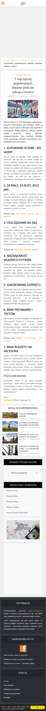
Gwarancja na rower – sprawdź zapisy (19, 663)
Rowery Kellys (12, 496)
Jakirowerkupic (23, 96)
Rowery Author (12, 502)
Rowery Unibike (12, 507)
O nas (6, 681)
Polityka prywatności (12, 693)
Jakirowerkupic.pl (35, 611)
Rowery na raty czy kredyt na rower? (28, 435)
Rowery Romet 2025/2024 (17, 513)
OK (37, 707)
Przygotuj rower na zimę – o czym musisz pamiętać (29, 448)
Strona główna (10, 60)
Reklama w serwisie (12, 689)
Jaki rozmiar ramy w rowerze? (16, 655)
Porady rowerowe (29, 60)
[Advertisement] (23, 31)
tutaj (25, 709)
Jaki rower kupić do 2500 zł (26, 250)
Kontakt (7, 697)
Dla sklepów (9, 685)
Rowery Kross (12, 490)
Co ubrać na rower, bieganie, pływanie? (29, 424)
